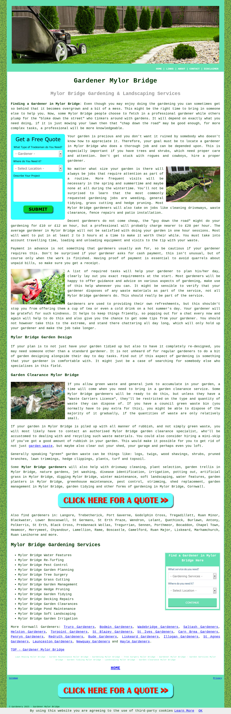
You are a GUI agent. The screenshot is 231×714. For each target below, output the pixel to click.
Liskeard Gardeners (140, 636)
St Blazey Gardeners (112, 632)
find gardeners (35, 515)
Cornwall (195, 486)
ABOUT (181, 68)
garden (163, 104)
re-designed (199, 346)
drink (130, 308)
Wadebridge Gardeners (158, 627)
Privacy (217, 678)
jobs (91, 174)
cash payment (149, 253)
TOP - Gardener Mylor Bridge (37, 650)
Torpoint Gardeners (69, 632)
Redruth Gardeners (66, 636)
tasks (111, 356)
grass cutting (99, 203)
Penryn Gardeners (27, 636)
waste (192, 240)
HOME (159, 68)
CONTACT (194, 68)
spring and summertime (122, 183)
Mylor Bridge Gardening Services (55, 545)
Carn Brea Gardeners (198, 632)
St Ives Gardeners (155, 632)
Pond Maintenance (60, 609)
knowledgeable (109, 128)
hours (92, 235)
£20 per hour (197, 226)
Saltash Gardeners (200, 627)
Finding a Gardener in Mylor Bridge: (46, 104)
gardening (97, 198)
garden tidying (80, 486)
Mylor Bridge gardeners (43, 467)
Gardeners (50, 627)
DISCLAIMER (211, 68)
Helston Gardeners (28, 632)
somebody (188, 136)
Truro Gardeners (79, 627)
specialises (22, 366)
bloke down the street (62, 118)
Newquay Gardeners (93, 641)
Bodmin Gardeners (116, 627)
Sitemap (13, 678)
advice (130, 281)
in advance (37, 248)
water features (190, 477)
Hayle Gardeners (135, 641)
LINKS (169, 68)
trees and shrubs (153, 151)
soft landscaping (156, 477)
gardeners (103, 208)
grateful (25, 313)
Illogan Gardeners (181, 636)
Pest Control (56, 565)
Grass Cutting (57, 579)
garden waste (41, 446)
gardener (75, 161)
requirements (133, 276)
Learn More (184, 711)
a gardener (210, 141)
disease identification (122, 472)
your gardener (183, 318)
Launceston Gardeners (52, 641)
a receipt (89, 263)
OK (200, 711)
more (52, 535)
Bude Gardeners (102, 636)
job (67, 328)
